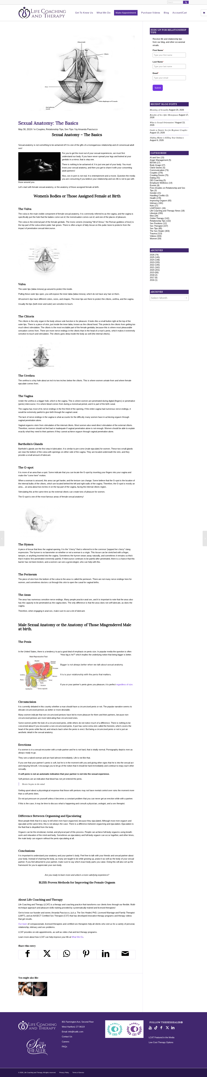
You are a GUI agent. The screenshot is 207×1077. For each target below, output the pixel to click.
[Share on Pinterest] (87, 954)
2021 (152, 267)
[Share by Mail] (126, 954)
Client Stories (156, 167)
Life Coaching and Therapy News (165, 210)
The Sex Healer (157, 231)
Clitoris (29, 316)
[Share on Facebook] (28, 954)
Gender (153, 193)
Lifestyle (153, 213)
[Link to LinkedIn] (173, 1028)
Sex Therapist (156, 226)
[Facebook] (162, 1028)
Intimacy (154, 203)
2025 (152, 257)
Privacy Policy (64, 1072)
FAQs (64, 1046)
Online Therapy (157, 218)
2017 (152, 277)
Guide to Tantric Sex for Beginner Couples (168, 130)
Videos (153, 236)
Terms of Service (78, 1072)
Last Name (158, 62)
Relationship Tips (54, 129)
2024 (152, 260)
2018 (152, 275)
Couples (40, 129)
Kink (152, 205)
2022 (152, 265)
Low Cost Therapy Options (161, 1042)
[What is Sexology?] (2, 538)
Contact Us (67, 1036)
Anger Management (159, 160)
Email (156, 73)
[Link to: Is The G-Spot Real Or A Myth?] (40, 989)
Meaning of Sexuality (159, 109)
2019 (152, 272)
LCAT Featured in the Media (161, 1037)
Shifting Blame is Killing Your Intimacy (167, 137)
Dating (153, 178)
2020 (152, 270)
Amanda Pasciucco (88, 129)
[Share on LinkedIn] (106, 954)
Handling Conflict (157, 195)
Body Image (155, 165)
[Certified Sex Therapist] (205, 538)
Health (153, 198)
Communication (157, 170)
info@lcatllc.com (75, 1031)
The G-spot (26, 467)
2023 (152, 262)
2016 (152, 280)
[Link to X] (168, 1028)
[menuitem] (84, 13)
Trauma (153, 233)
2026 (152, 254)
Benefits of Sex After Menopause (164, 114)
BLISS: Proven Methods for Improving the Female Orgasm (77, 882)
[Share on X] (48, 954)
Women (153, 238)
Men (152, 216)
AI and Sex (155, 157)
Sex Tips (68, 129)
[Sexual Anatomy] (77, 73)
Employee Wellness (159, 183)
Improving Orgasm (158, 200)
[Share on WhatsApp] (67, 954)
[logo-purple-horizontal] (42, 13)
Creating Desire (157, 175)
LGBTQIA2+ (155, 208)
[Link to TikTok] (156, 1028)
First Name (158, 50)
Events (153, 185)
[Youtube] (151, 1028)
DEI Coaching (156, 180)
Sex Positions (156, 223)
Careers (65, 1041)
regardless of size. (124, 684)
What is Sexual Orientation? (162, 122)
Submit (158, 88)
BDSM (153, 162)
